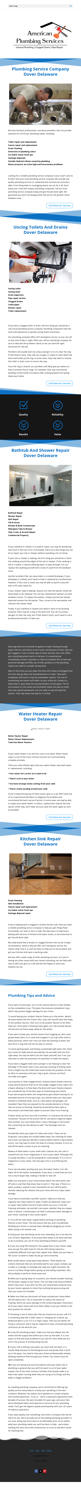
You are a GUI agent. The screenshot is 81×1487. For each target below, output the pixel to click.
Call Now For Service (60, 205)
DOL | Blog (46, 1450)
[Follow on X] (40, 1471)
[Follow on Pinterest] (44, 1471)
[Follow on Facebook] (36, 1471)
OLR (31, 1450)
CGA (37, 1450)
